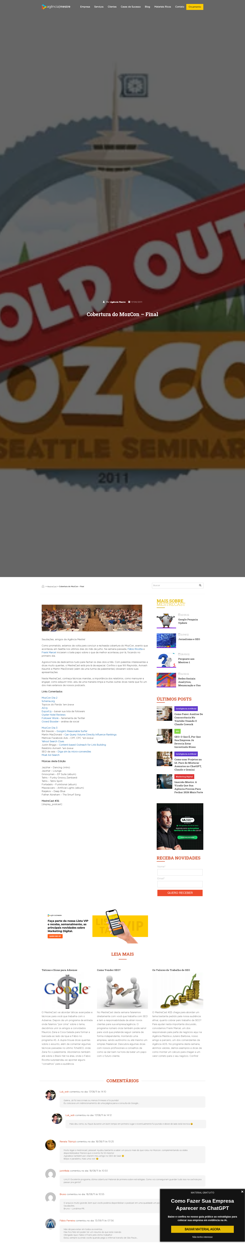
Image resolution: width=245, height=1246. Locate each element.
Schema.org (48, 701)
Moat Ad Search (51, 755)
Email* (161, 878)
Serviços (99, 7)
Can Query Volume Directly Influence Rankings (91, 735)
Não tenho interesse (202, 1237)
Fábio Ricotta (135, 649)
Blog (147, 7)
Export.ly (47, 711)
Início (43, 586)
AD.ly (45, 708)
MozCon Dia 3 (49, 728)
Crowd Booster (50, 722)
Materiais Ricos (162, 7)
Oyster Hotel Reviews (54, 715)
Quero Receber (180, 892)
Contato (179, 7)
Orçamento (195, 7)
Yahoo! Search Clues (53, 741)
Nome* (161, 866)
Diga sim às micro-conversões (74, 752)
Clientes (112, 7)
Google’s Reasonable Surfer (72, 731)
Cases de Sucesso (131, 7)
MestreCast (52, 587)
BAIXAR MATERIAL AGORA (202, 1229)
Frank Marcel (49, 652)
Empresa (85, 7)
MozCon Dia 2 (49, 698)
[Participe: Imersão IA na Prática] (180, 826)
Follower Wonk (50, 718)
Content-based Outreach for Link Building (82, 745)
